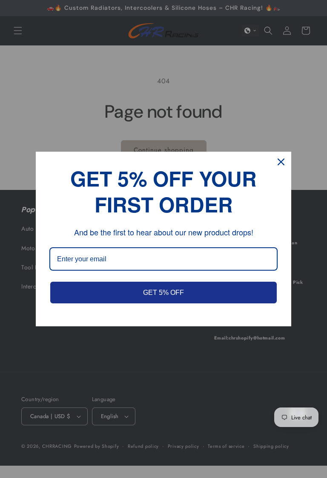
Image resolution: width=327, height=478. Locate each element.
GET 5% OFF (163, 292)
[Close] (281, 162)
